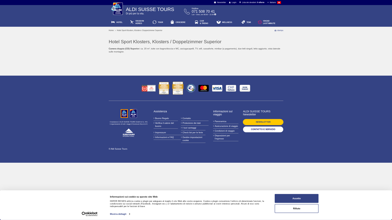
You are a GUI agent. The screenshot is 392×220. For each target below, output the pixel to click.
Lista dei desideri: (252, 2)
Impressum (160, 132)
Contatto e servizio (263, 129)
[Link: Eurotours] (129, 132)
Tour (160, 22)
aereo (139, 22)
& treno (204, 22)
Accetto (296, 198)
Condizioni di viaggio (225, 131)
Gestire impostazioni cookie (192, 138)
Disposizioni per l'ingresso (222, 137)
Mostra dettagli (118, 214)
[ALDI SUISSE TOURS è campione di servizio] (164, 88)
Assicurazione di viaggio (226, 126)
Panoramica (220, 121)
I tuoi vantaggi (189, 128)
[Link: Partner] (124, 113)
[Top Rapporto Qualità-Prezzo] (148, 88)
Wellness (227, 22)
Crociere (180, 22)
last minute (269, 22)
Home (111, 30)
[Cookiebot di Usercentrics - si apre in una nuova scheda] (89, 214)
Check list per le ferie (193, 132)
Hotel (119, 22)
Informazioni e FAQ (164, 137)
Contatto (187, 118)
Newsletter (221, 2)
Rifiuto (296, 208)
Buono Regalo (162, 118)
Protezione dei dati (192, 123)
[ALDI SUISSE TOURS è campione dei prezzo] (178, 88)
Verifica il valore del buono (164, 124)
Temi (249, 22)
